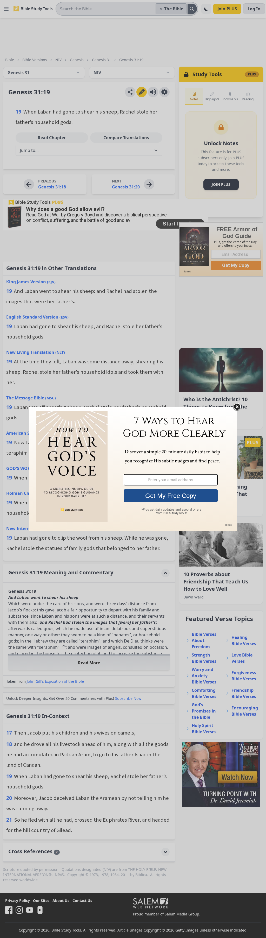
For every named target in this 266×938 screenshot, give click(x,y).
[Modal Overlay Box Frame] (133, 469)
